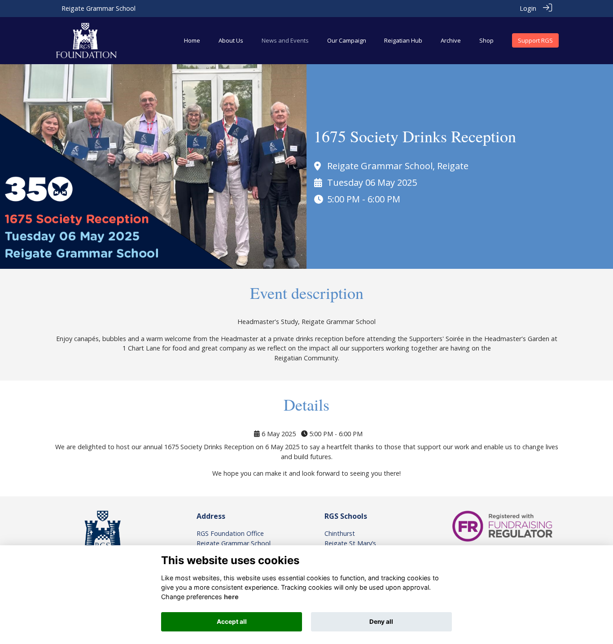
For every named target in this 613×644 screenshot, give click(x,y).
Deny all (381, 621)
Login (528, 8)
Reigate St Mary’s (350, 543)
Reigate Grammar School (98, 8)
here (231, 596)
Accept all (232, 621)
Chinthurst (339, 533)
